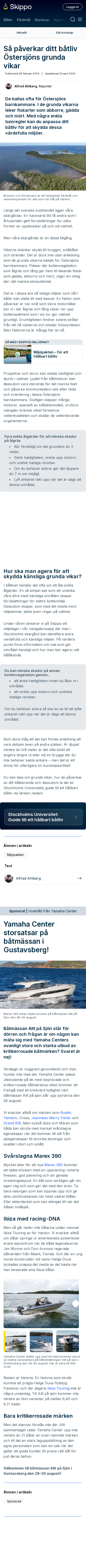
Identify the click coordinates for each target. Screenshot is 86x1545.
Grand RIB (12, 1123)
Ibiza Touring (58, 1388)
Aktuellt (22, 32)
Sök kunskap (64, 32)
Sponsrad (14, 1501)
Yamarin (10, 1118)
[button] (75, 1303)
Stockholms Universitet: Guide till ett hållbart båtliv (35, 817)
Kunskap (42, 20)
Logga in (72, 7)
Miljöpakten (15, 855)
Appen (59, 20)
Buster (65, 1112)
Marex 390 (53, 1165)
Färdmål (23, 20)
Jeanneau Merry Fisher (51, 1118)
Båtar (8, 20)
